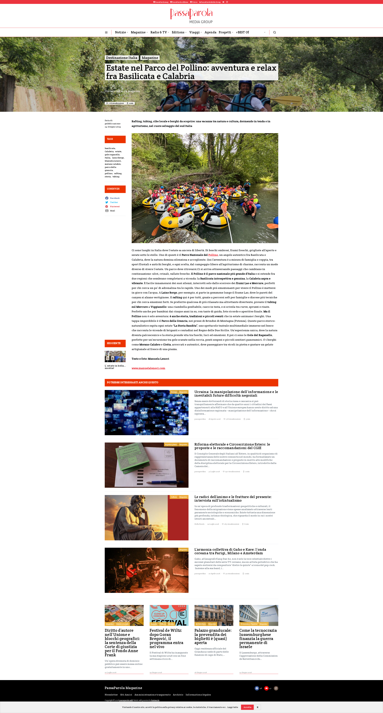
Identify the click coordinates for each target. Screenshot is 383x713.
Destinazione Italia (121, 57)
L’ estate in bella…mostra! (115, 367)
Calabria (109, 151)
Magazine (138, 32)
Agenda (210, 32)
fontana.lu (155, 700)
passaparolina (200, 419)
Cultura (174, 497)
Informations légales (198, 694)
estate (118, 151)
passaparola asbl (126, 700)
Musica (171, 624)
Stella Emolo (199, 524)
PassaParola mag (161, 2)
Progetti (225, 32)
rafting (118, 173)
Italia (107, 157)
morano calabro (113, 164)
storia (108, 176)
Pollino (213, 255)
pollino (108, 173)
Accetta (247, 707)
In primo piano (171, 444)
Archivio (178, 694)
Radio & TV (159, 32)
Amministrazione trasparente (152, 694)
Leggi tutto (232, 707)
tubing (116, 176)
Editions (178, 32)
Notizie (120, 32)
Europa (174, 392)
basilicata (110, 148)
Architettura (201, 624)
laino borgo (118, 157)
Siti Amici (126, 694)
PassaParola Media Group (211, 2)
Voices (194, 2)
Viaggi (194, 32)
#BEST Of (242, 32)
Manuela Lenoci (113, 160)
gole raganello (112, 154)
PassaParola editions (180, 2)
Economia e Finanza (249, 624)
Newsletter (111, 694)
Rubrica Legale (122, 624)
